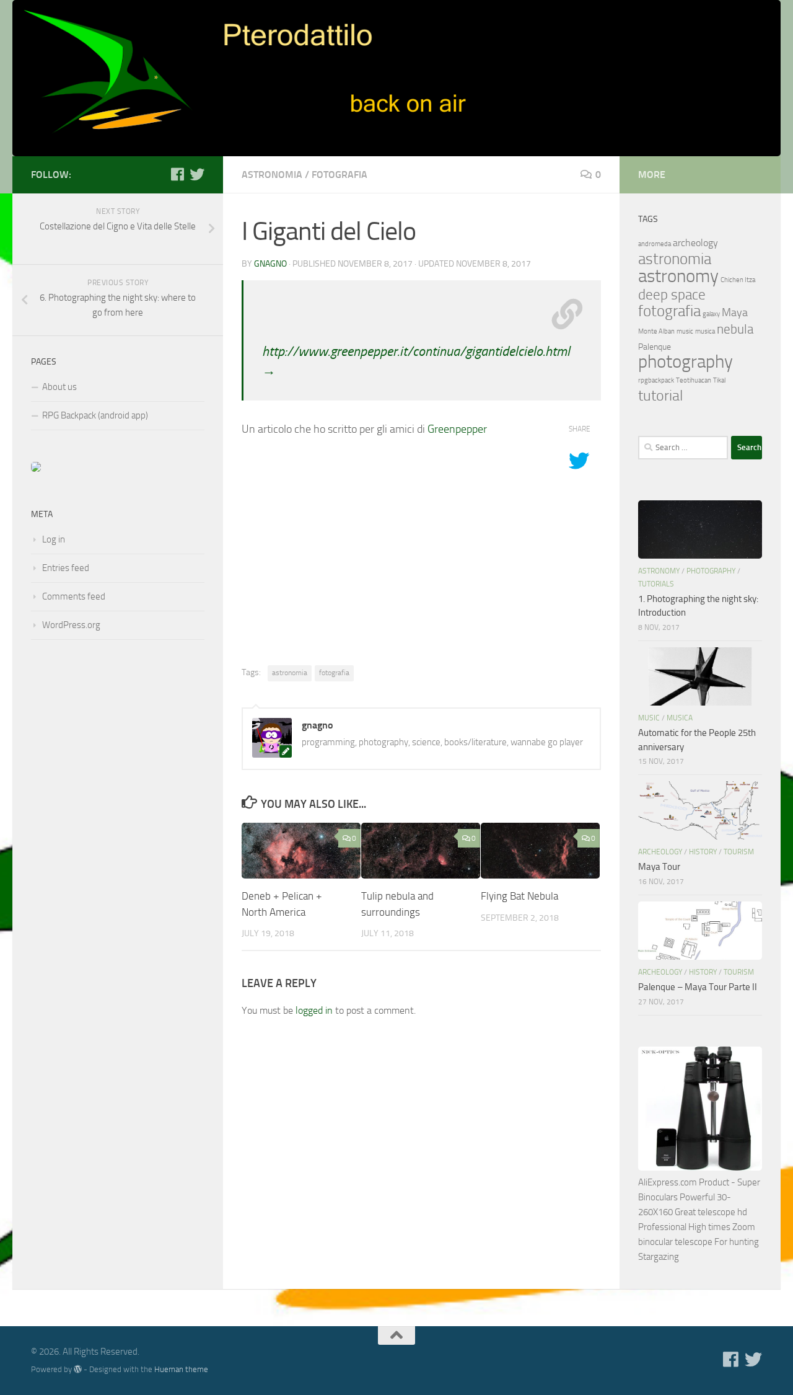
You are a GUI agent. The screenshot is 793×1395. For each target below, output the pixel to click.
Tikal (719, 380)
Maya (735, 312)
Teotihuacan (693, 380)
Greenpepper (457, 429)
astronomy (678, 275)
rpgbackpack (656, 380)
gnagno (270, 264)
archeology (695, 243)
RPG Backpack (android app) (95, 415)
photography (685, 362)
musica (705, 331)
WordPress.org (71, 625)
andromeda (654, 244)
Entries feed (65, 568)
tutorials (656, 584)
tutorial (660, 395)
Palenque (654, 347)
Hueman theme (181, 1369)
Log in (53, 539)
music (685, 331)
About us (59, 386)
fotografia (339, 174)
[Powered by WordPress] (78, 1369)
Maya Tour (659, 866)
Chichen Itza (738, 280)
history (703, 852)
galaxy (711, 314)
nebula (735, 329)
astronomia (272, 174)
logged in (314, 1010)
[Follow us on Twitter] (197, 174)
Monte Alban (656, 331)
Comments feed (73, 596)
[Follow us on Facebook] (177, 174)
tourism (739, 852)
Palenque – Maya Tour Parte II (697, 987)
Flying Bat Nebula (519, 896)
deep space (672, 294)
